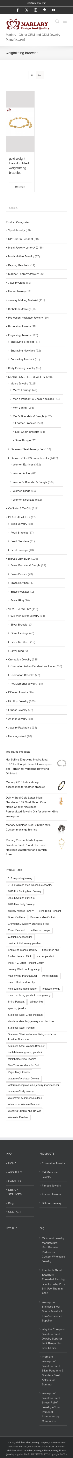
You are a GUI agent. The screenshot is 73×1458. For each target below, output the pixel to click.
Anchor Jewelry (17, 718)
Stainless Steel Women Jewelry (30, 458)
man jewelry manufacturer (22, 975)
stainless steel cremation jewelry (24, 1450)
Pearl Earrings (19, 550)
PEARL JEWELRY (19, 517)
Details (21, 187)
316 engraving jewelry (20, 878)
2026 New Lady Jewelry (21, 904)
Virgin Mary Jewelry (19, 1072)
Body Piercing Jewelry (21, 368)
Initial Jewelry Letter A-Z (23, 247)
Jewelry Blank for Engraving (24, 969)
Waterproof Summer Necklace (25, 1098)
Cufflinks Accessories (20, 937)
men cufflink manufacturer (22, 988)
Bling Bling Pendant (50, 911)
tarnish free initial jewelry (22, 1059)
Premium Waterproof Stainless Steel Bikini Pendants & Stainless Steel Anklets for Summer (52, 1370)
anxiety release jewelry (21, 911)
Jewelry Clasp (16, 282)
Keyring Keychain (19, 265)
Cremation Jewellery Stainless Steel (28, 924)
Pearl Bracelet (19, 532)
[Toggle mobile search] (57, 21)
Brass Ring (17, 600)
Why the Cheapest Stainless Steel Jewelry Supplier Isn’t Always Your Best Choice (53, 1339)
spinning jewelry (17, 1008)
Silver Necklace (20, 642)
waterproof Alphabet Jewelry (24, 1078)
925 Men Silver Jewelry (25, 615)
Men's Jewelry (19, 383)
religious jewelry (51, 988)
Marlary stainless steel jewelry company (28, 1442)
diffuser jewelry (50, 1450)
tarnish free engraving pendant (25, 1052)
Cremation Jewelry (19, 659)
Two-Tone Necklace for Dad (23, 1065)
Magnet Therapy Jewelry (23, 273)
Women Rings (21, 490)
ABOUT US (15, 1172)
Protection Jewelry (19, 326)
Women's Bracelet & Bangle (30, 482)
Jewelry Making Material (23, 300)
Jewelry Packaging (19, 727)
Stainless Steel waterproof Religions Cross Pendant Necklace (32, 1037)
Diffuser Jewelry (18, 692)
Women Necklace (23, 499)
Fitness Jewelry (17, 709)
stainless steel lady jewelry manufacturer (31, 1021)
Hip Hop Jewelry (18, 701)
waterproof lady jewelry (21, 1091)
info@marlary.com (36, 3)
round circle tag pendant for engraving (29, 995)
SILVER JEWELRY (19, 609)
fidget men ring (50, 950)
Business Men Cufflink (43, 917)
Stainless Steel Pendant (21, 1027)
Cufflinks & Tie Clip (19, 508)
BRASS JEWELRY (19, 558)
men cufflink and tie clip (21, 982)
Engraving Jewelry (19, 335)
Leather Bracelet (25, 422)
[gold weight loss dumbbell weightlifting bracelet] (20, 121)
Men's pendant (50, 975)
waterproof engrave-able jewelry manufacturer (33, 1085)
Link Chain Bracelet (27, 431)
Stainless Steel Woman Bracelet (26, 1046)
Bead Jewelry (19, 523)
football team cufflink (20, 956)
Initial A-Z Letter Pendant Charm (26, 963)
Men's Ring (20, 407)
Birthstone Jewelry (19, 309)
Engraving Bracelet (22, 341)
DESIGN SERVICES (15, 1192)
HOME (12, 1163)
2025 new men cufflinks (21, 898)
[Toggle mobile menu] (65, 21)
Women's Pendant (18, 1117)
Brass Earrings (20, 582)
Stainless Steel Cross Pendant (25, 1015)
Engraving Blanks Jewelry (22, 950)
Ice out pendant (45, 956)
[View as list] (40, 75)
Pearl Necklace (20, 541)
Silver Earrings (19, 633)
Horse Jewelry (17, 291)
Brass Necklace (20, 591)
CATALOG (14, 1181)
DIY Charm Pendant (20, 238)
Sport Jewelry (16, 230)
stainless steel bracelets (52, 1446)
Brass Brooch (19, 574)
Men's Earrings (22, 390)
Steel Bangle (23, 440)
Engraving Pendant (22, 359)
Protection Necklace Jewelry (25, 317)
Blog (11, 1203)
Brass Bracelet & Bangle (25, 565)
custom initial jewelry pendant (24, 943)
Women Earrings (23, 464)
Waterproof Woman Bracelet (24, 1104)
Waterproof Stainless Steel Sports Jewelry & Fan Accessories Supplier (52, 1311)
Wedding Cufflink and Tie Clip (24, 1111)
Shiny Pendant (16, 1001)
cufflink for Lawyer (40, 930)
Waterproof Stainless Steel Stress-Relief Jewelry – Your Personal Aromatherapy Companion (51, 1407)
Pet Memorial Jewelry (24, 683)
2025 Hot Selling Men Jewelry (24, 891)
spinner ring (36, 1001)
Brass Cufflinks (16, 917)
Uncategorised (17, 736)
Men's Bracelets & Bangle (28, 416)
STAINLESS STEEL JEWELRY (26, 376)
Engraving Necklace (23, 350)
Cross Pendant (16, 930)
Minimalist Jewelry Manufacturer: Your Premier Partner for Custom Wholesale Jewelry (53, 1250)
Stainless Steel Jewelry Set (27, 449)
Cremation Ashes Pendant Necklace (33, 666)
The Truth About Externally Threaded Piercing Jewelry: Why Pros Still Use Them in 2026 (53, 1282)
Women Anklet (22, 473)
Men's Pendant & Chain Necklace (33, 398)
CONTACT (14, 1211)
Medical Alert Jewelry (21, 256)
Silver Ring (17, 650)
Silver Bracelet (19, 624)
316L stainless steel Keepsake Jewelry (30, 885)
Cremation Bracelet (22, 675)
